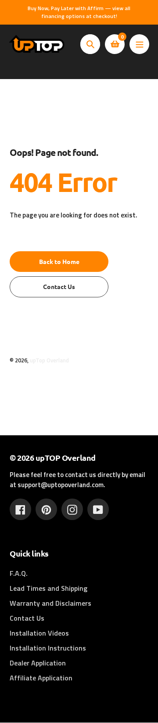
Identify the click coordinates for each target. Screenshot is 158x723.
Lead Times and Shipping (48, 588)
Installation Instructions (48, 648)
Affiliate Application (41, 677)
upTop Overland (49, 360)
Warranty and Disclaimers (50, 603)
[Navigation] (139, 44)
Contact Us (27, 618)
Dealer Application (38, 663)
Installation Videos (39, 633)
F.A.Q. (19, 573)
